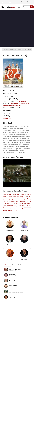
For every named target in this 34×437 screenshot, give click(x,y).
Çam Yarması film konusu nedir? (18, 196)
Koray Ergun (24, 259)
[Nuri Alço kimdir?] (10, 239)
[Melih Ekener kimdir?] (24, 224)
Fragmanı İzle (7, 118)
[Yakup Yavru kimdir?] (24, 239)
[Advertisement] (17, 28)
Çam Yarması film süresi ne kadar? (13, 207)
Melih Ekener (24, 230)
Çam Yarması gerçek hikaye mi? (19, 208)
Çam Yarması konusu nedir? (11, 194)
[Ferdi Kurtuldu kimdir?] (10, 224)
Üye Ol (28, 1)
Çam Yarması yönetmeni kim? (11, 201)
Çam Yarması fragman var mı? (22, 205)
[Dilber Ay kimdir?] (10, 253)
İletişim (32, 1)
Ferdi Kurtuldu (10, 230)
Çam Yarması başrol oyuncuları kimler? (20, 199)
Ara (32, 6)
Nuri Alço (9, 244)
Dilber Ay (9, 259)
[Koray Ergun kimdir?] (24, 253)
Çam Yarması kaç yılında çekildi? (15, 203)
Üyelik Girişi (23, 1)
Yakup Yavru (24, 244)
